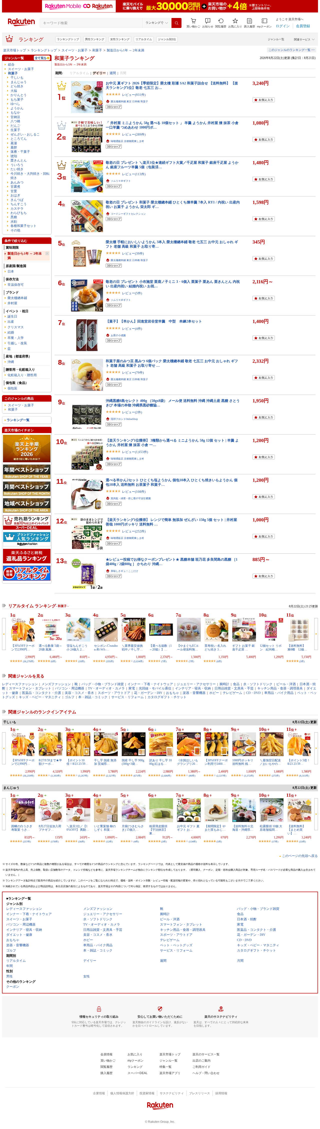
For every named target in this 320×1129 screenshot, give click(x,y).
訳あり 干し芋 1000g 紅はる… (160, 762)
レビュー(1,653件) (135, 452)
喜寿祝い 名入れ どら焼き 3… (215, 647)
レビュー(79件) (133, 372)
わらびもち (18, 213)
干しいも (17, 77)
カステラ (17, 208)
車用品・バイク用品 (279, 693)
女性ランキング (120, 39)
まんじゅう (18, 82)
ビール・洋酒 (286, 684)
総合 (11, 64)
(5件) (219, 841)
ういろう (17, 165)
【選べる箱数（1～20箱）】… (160, 647)
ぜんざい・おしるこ (25, 134)
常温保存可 (16, 285)
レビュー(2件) (132, 412)
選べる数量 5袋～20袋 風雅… (50, 647)
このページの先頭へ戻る (300, 856)
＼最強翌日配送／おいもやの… (270, 762)
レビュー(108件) (134, 491)
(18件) (81, 661)
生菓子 (15, 130)
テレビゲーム (232, 693)
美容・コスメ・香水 (79, 693)
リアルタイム (144, 39)
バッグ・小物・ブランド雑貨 (103, 684)
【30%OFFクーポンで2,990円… (22, 647)
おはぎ (15, 195)
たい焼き (17, 169)
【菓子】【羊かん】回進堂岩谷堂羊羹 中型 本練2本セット (154, 321)
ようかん (17, 108)
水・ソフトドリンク (257, 684)
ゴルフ (69, 697)
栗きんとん (18, 160)
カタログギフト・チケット (167, 697)
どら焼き (17, 86)
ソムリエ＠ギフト (121, 180)
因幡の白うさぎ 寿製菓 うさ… (21, 827)
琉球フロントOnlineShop (124, 419)
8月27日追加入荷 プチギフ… (51, 827)
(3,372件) (249, 775)
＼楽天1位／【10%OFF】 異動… (77, 827)
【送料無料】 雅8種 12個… (298, 647)
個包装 (12, 388)
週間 (113, 73)
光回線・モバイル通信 (155, 688)
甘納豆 (15, 117)
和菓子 (97, 50)
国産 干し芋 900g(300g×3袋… (133, 762)
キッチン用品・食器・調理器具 (280, 688)
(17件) (275, 841)
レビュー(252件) (134, 531)
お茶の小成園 (118, 335)
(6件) (53, 661)
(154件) (192, 841)
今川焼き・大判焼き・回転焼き (30, 176)
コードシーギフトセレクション (128, 213)
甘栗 (13, 191)
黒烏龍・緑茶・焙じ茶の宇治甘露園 (131, 498)
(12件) (109, 841)
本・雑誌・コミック (93, 697)
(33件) (302, 841)
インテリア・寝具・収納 (193, 688)
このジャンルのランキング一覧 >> (291, 50)
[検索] (177, 23)
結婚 (11, 332)
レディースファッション (20, 684)
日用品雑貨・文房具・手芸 (234, 688)
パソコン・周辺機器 (69, 688)
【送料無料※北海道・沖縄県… (242, 827)
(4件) (136, 841)
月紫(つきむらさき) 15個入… (133, 827)
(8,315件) (304, 775)
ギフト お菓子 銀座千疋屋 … (243, 647)
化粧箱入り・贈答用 (22, 375)
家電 (131, 688)
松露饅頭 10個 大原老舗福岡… (271, 827)
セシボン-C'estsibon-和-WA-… (106, 647)
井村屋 (12, 303)
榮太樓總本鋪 (17, 298)
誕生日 (12, 316)
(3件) (301, 661)
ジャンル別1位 (167, 39)
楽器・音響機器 (194, 693)
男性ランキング (94, 39)
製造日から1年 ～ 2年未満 (125, 50)
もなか (15, 112)
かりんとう (18, 95)
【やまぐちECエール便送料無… (188, 647)
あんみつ (17, 182)
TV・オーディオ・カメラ (106, 688)
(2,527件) (111, 775)
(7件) (163, 661)
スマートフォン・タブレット (30, 688)
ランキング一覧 (18, 420)
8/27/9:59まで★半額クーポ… (50, 762)
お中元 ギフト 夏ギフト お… (188, 827)
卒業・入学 (16, 338)
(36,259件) (28, 775)
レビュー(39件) (133, 253)
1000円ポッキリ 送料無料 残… (242, 762)
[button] (207, 23)
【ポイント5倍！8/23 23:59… (299, 762)
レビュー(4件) (132, 328)
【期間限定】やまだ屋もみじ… (215, 827)
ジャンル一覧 (276, 39)
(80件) (192, 775)
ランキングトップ (68, 39)
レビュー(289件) (134, 134)
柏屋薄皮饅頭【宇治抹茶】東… (158, 829)
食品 (236, 684)
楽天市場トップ (14, 50)
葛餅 (13, 147)
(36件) (81, 841)
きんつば (17, 200)
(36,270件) (28, 661)
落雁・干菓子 (20, 152)
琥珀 (13, 156)
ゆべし (15, 104)
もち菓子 (17, 99)
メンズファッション (56, 684)
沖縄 (11, 362)
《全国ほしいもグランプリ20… (187, 762)
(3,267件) (83, 775)
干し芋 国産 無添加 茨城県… (105, 762)
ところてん (18, 139)
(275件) (276, 775)
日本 (11, 271)
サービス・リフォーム (127, 697)
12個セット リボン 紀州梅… (271, 647)
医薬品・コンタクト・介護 (41, 693)
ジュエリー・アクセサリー (196, 684)
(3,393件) (55, 775)
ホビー (214, 693)
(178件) (54, 841)
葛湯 (13, 143)
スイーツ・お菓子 (75, 50)
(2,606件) (166, 775)
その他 (15, 230)
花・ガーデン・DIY (148, 693)
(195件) (110, 661)
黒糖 (13, 217)
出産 (11, 321)
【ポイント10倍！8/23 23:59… (77, 762)
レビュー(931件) (134, 95)
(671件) (137, 775)
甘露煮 (15, 186)
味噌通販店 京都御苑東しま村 (127, 141)
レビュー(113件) (134, 174)
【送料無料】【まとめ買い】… (297, 829)
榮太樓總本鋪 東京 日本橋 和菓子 (129, 101)
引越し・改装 (17, 343)
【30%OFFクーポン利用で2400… (216, 762)
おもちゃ (172, 693)
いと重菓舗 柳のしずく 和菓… (105, 827)
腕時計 (224, 684)
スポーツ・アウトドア (114, 693)
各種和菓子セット (23, 226)
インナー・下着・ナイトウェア (150, 684)
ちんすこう (18, 204)
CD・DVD (253, 693)
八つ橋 (15, 121)
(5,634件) (138, 661)
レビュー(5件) (132, 293)
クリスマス (16, 327)
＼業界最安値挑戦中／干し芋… (132, 647)
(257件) (27, 841)
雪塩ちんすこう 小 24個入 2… (77, 647)
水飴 (13, 221)
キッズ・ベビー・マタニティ (40, 697)
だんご (15, 126)
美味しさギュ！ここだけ (124, 571)
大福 (13, 91)
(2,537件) (221, 775)
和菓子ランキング (74, 58)
